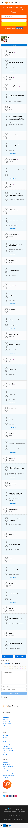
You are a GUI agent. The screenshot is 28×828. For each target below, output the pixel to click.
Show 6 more (7, 656)
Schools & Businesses (8, 750)
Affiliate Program (6, 754)
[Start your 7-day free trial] (7, 784)
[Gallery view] (7, 825)
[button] (25, 2)
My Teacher (5, 725)
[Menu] (2, 2)
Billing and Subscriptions (8, 766)
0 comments (17, 40)
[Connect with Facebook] (19, 28)
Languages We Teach (8, 748)
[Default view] (4, 825)
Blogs (4, 752)
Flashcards (5, 719)
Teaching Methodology (8, 773)
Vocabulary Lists (6, 721)
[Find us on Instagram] (15, 796)
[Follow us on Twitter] (4, 796)
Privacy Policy (10, 815)
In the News (5, 746)
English (12, 825)
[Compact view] (2, 825)
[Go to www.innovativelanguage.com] (14, 809)
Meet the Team (6, 739)
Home (4, 715)
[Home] (12, 3)
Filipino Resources (7, 723)
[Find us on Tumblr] (12, 796)
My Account (5, 768)
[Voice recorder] (6, 55)
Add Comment (14, 693)
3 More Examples (12, 153)
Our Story (5, 737)
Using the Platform (7, 770)
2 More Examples (12, 178)
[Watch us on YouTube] (7, 796)
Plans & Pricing (6, 744)
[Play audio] (6, 51)
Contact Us (5, 777)
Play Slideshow (14, 45)
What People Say (7, 741)
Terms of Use (17, 815)
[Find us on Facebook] (10, 796)
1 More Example (12, 71)
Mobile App (5, 728)
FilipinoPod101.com (19, 813)
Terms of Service (20, 819)
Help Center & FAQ (7, 762)
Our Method (5, 735)
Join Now (14, 24)
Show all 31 (20, 656)
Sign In (7, 663)
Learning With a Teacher (8, 775)
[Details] (25, 53)
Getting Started (6, 764)
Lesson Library (6, 717)
